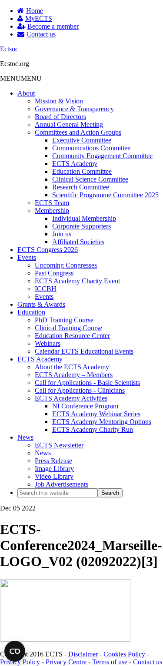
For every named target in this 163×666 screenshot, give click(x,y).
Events (26, 257)
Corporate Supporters (81, 226)
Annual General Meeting (69, 124)
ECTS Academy (74, 163)
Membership (52, 210)
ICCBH (46, 288)
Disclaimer (83, 654)
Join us (61, 234)
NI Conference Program (85, 406)
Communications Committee (91, 148)
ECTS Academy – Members (74, 374)
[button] (21, 78)
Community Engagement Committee (102, 155)
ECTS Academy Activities (71, 398)
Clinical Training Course (68, 327)
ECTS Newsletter (59, 445)
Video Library (54, 476)
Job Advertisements (61, 484)
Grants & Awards (41, 304)
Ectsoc (9, 49)
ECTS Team (52, 202)
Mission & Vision (59, 101)
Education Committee (82, 171)
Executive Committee (81, 140)
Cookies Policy (124, 654)
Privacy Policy (20, 662)
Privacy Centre (66, 662)
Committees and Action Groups (78, 132)
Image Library (54, 468)
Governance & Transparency (74, 109)
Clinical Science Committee (90, 179)
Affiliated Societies (78, 241)
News (25, 437)
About (26, 93)
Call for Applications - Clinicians (80, 390)
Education (31, 312)
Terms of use (109, 662)
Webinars (47, 343)
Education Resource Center (72, 335)
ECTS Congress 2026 (47, 249)
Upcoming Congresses (66, 265)
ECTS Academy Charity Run (92, 429)
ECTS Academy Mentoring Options (101, 421)
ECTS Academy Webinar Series (96, 413)
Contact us (147, 662)
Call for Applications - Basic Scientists (87, 382)
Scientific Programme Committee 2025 (105, 195)
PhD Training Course (64, 320)
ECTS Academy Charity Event (77, 281)
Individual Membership (84, 218)
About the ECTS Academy (72, 367)
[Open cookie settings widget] (14, 651)
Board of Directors (60, 116)
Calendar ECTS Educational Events (84, 351)
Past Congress (54, 273)
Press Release (53, 460)
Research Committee (80, 187)
